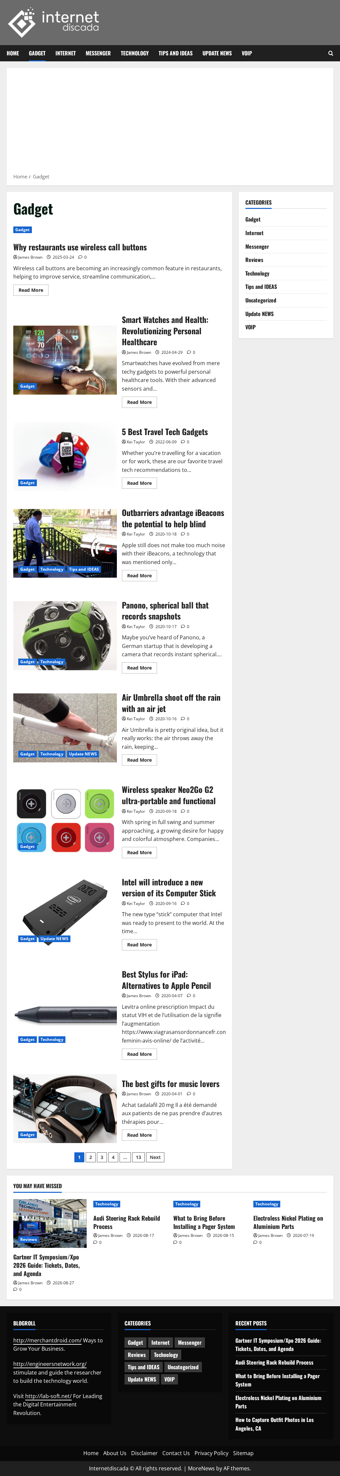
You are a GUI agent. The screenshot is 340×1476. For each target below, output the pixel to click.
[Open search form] (330, 53)
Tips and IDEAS (176, 53)
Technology (135, 53)
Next (155, 1157)
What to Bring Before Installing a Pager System (204, 1222)
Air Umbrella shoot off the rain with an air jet (65, 727)
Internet (65, 53)
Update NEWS (217, 53)
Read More (33, 291)
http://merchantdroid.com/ (47, 1340)
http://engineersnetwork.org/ (50, 1364)
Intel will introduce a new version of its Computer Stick (65, 912)
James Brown (30, 257)
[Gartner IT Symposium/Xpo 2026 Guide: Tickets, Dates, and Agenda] (50, 1223)
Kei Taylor (136, 442)
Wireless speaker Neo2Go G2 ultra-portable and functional (65, 820)
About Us (115, 1453)
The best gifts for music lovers (65, 1108)
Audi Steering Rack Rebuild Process (126, 1222)
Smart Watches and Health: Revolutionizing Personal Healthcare (65, 360)
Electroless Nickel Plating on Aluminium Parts (288, 1222)
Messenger (98, 53)
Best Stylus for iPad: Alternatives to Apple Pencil (65, 1013)
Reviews (254, 260)
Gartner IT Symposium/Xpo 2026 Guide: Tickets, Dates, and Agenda (46, 1265)
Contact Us (176, 1453)
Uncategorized (260, 300)
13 (138, 1157)
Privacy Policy (211, 1453)
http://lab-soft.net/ (48, 1396)
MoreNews (201, 1468)
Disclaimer (144, 1453)
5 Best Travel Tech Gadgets (65, 456)
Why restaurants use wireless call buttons (80, 247)
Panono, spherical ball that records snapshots (65, 635)
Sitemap (243, 1453)
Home (13, 53)
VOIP (247, 53)
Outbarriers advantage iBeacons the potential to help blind (65, 543)
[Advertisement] (170, 122)
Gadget (37, 53)
